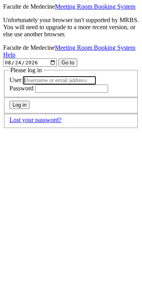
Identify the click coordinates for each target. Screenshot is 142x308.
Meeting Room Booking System (95, 6)
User (15, 80)
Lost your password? (35, 119)
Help (9, 54)
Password (21, 88)
